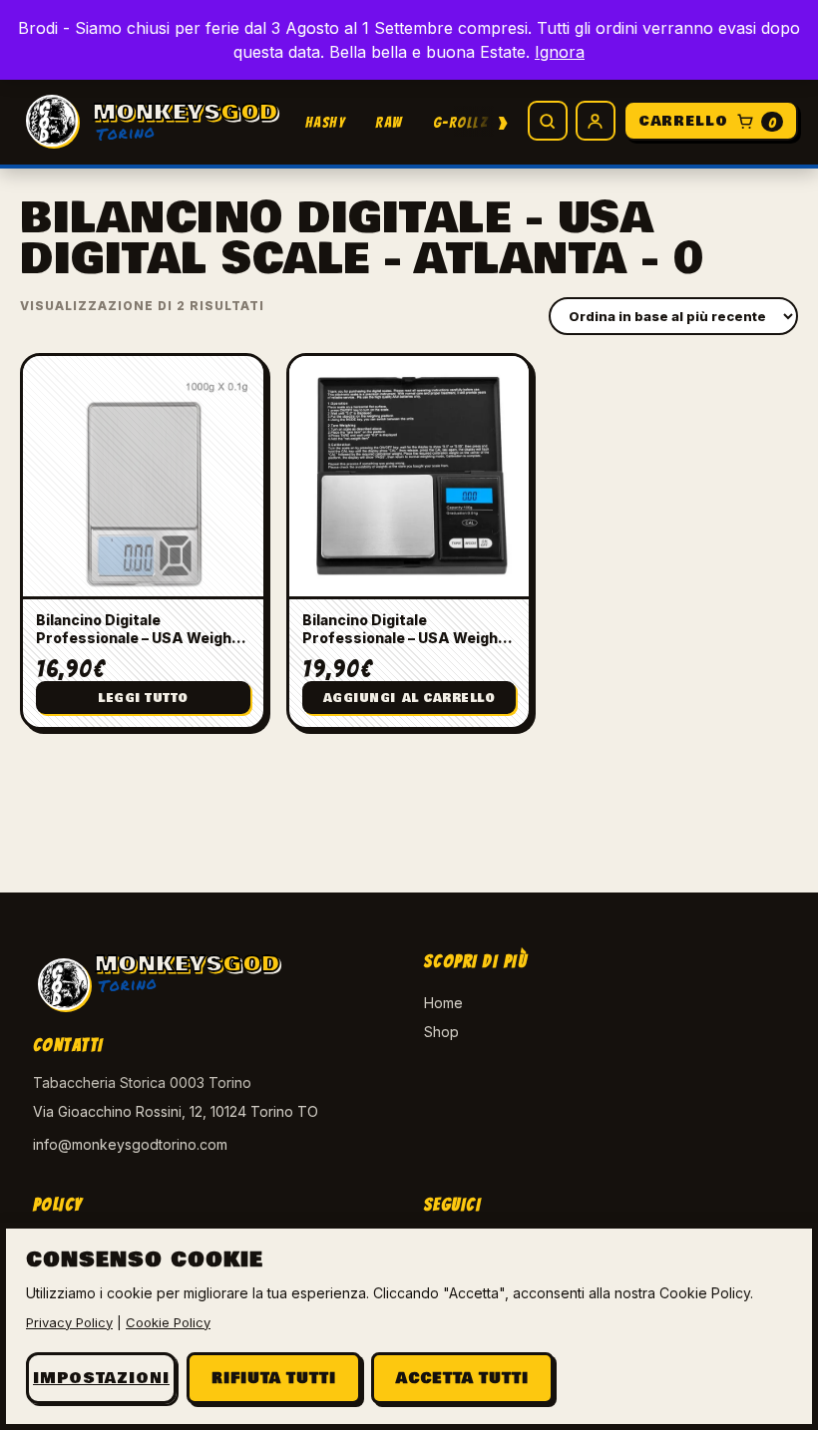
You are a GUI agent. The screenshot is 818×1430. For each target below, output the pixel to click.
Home (443, 1002)
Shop (441, 1031)
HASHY (325, 123)
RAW (389, 123)
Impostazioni (101, 1378)
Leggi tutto (143, 698)
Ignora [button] (560, 52)
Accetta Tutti (462, 1378)
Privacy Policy (69, 1322)
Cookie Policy (168, 1322)
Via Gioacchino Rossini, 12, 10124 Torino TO (175, 1111)
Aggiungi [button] (409, 698)
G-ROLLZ (461, 123)
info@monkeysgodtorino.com (130, 1144)
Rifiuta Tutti (273, 1378)
